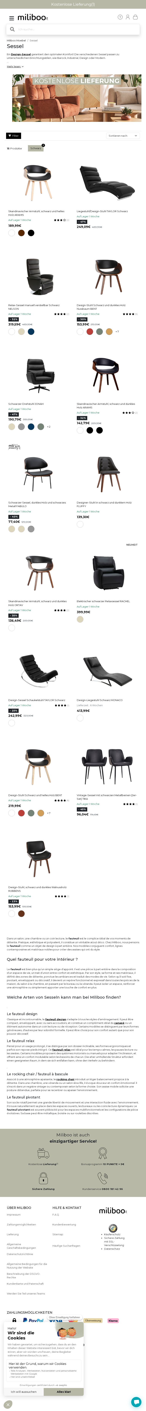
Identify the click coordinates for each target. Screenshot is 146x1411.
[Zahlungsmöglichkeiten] (70, 1321)
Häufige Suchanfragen (66, 1245)
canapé (119, 1023)
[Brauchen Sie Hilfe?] (136, 1402)
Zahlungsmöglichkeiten (21, 1224)
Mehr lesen (14, 66)
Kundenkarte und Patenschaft (25, 1283)
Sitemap (57, 1234)
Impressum (14, 1214)
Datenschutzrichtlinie (20, 1254)
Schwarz (35, 148)
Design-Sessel (21, 54)
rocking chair (65, 1079)
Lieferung (13, 1234)
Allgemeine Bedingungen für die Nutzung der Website (27, 1266)
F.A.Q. (56, 1214)
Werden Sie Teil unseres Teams (26, 1293)
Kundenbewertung (64, 1224)
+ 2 (48, 426)
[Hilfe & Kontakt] (120, 17)
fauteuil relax (61, 1049)
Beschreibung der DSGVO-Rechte (23, 1275)
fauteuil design (55, 1019)
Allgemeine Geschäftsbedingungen (21, 1246)
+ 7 (117, 331)
